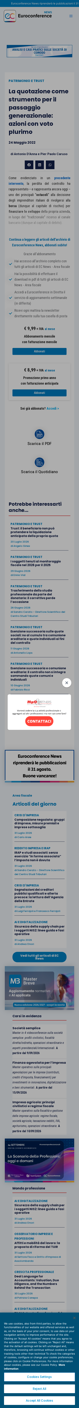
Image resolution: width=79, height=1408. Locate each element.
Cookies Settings (39, 1377)
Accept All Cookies (39, 1400)
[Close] (74, 1318)
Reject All (39, 1389)
